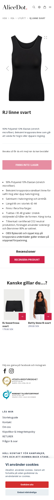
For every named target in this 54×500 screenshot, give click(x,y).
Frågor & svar (10, 441)
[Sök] (34, 7)
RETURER (7, 436)
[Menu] (50, 7)
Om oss (6, 427)
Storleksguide (10, 417)
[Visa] (22, 316)
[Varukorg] (44, 7)
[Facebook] (4, 371)
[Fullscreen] (45, 37)
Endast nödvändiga (27, 492)
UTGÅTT (22, 18)
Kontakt (6, 422)
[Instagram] (11, 371)
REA (12, 18)
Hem (4, 18)
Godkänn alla (27, 484)
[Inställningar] (39, 7)
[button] (46, 68)
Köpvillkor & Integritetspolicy (18, 431)
